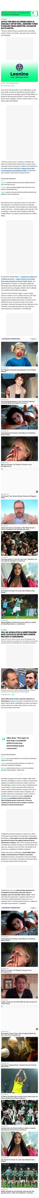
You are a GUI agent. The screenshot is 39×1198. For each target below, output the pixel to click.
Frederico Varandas (16, 701)
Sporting (4, 798)
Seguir (34, 14)
